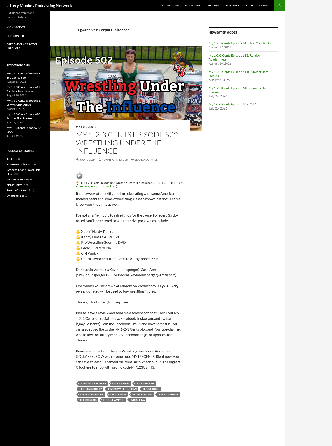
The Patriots (88, 399)
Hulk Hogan (151, 388)
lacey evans (118, 394)
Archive (11, 159)
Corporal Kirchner (93, 383)
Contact (265, 5)
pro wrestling (142, 394)
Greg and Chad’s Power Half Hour (230, 5)
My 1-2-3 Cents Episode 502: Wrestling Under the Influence (128, 142)
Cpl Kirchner (120, 383)
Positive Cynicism (17, 190)
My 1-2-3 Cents (170, 5)
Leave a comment (147, 159)
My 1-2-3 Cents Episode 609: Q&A (233, 104)
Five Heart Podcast (18, 164)
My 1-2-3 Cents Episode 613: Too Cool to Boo (240, 43)
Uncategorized (15, 195)
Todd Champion (113, 399)
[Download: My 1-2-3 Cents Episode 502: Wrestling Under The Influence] (77, 182)
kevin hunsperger (92, 394)
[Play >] (79, 175)
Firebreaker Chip (91, 388)
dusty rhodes (145, 383)
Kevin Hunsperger (115, 159)
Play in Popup (93, 186)
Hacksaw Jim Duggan (122, 388)
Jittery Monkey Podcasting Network (39, 5)
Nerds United (193, 5)
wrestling (138, 399)
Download (109, 186)
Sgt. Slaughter (168, 394)
